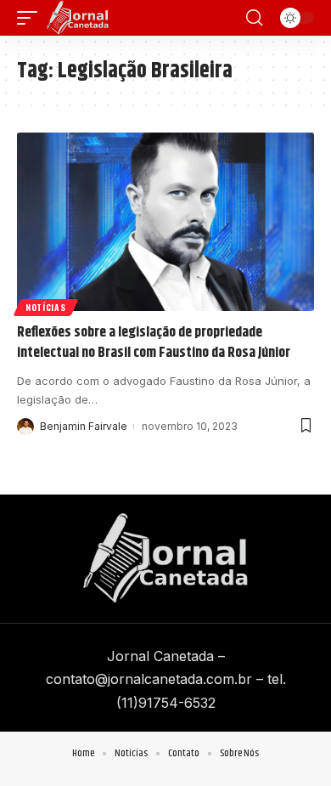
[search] (254, 17)
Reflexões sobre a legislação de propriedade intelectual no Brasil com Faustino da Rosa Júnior (153, 342)
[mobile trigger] (31, 18)
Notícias (45, 307)
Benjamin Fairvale (83, 426)
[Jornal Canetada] (77, 18)
